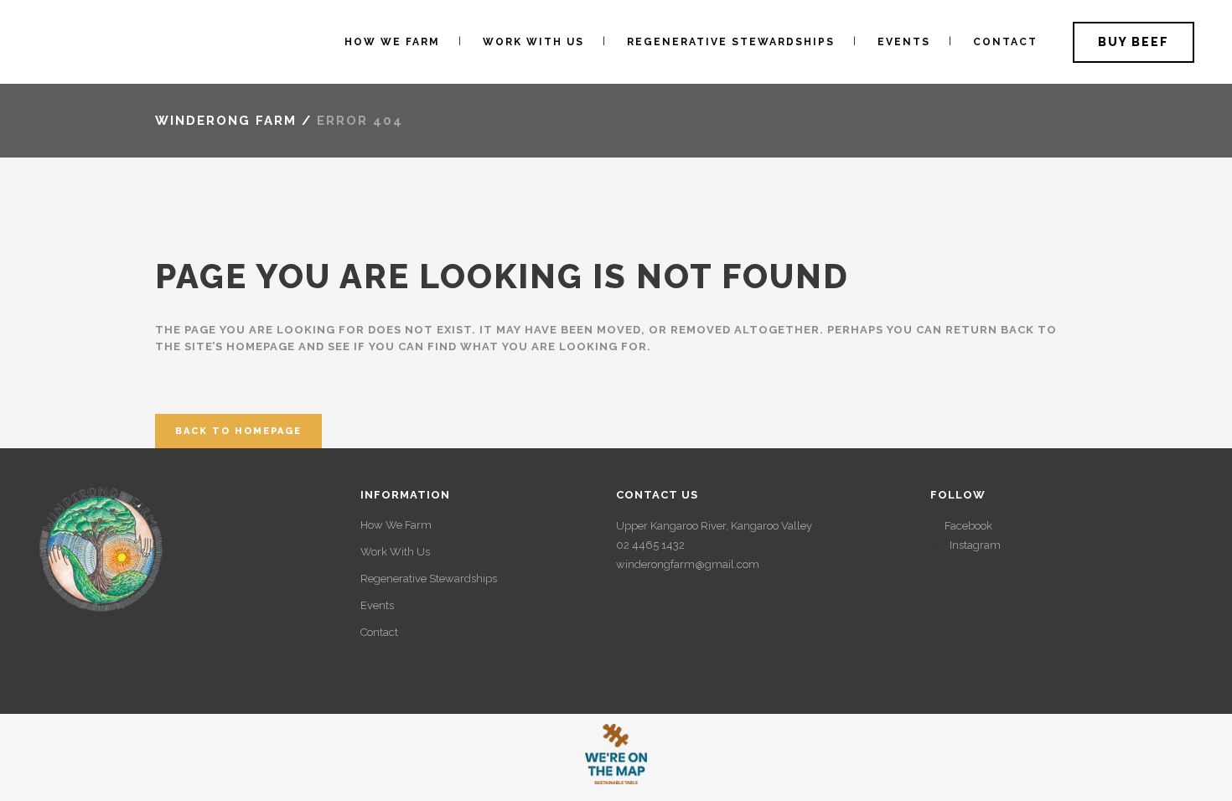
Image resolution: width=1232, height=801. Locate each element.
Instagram (975, 545)
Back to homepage (238, 431)
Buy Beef (1133, 42)
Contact (379, 632)
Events (377, 605)
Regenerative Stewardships (428, 578)
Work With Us (395, 551)
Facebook (968, 525)
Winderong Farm (226, 120)
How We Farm (396, 525)
